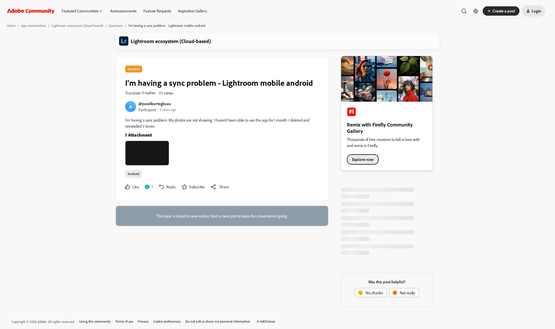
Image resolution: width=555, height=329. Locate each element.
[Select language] (475, 11)
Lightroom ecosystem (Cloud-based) (77, 25)
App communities (33, 25)
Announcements (123, 10)
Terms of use (124, 321)
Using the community (95, 321)
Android (133, 174)
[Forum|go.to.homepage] (31, 11)
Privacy (143, 321)
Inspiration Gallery (192, 10)
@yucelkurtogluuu (154, 103)
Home (11, 25)
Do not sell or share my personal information (217, 321)
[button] (501, 11)
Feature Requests (157, 10)
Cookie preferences (167, 321)
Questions (116, 25)
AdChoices (267, 321)
